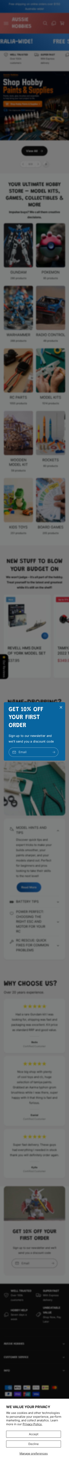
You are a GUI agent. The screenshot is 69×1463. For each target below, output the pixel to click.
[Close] (61, 707)
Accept (33, 1434)
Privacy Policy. (32, 1424)
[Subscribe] (54, 752)
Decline (33, 1444)
